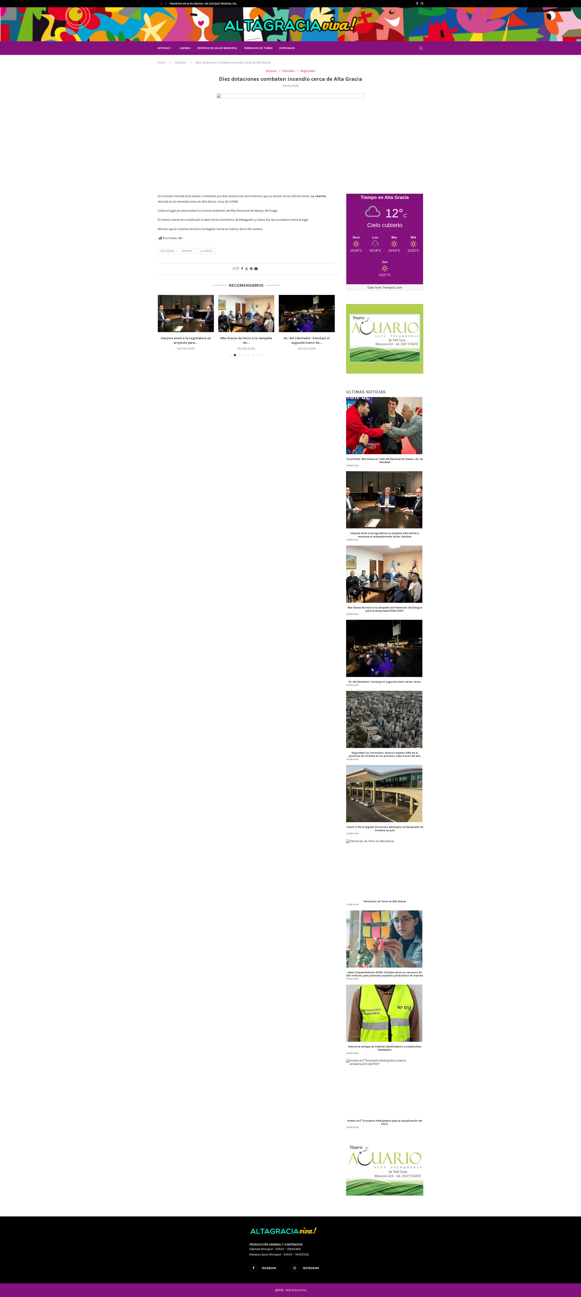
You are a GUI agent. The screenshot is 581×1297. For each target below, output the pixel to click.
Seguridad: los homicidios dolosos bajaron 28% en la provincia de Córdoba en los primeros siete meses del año (385, 754)
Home (162, 62)
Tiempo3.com (392, 287)
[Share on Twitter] (246, 269)
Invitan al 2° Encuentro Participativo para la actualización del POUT (384, 1122)
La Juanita (206, 251)
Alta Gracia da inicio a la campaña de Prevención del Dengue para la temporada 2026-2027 (384, 609)
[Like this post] (237, 269)
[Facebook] (417, 3)
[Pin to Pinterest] (251, 269)
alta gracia (167, 251)
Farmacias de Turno (258, 48)
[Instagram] (422, 3)
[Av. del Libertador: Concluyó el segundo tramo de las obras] (246, 313)
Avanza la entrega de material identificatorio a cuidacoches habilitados (384, 1048)
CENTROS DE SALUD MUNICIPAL (217, 48)
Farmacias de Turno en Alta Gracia (385, 901)
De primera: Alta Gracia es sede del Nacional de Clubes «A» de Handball (385, 460)
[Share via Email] (256, 269)
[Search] (421, 48)
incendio (187, 251)
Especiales (287, 48)
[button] (161, 3)
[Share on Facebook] (242, 269)
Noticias (164, 48)
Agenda (185, 48)
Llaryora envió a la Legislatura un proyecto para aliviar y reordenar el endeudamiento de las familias (384, 535)
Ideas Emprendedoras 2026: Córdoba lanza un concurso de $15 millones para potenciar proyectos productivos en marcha (385, 974)
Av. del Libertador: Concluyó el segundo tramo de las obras (384, 681)
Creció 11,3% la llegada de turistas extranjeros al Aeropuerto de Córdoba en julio (384, 828)
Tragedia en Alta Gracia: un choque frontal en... (203, 3)
